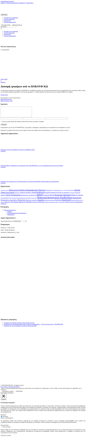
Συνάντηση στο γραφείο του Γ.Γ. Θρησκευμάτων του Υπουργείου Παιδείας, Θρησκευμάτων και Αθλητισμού (30, 181)
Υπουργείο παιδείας (69, 202)
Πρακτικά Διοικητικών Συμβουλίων (15, 3)
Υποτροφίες (61, 202)
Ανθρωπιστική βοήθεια (17, 190)
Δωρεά (34, 192)
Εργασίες (3, 195)
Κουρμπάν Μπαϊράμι (63, 195)
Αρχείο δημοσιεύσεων (7, 221)
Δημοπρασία (10, 192)
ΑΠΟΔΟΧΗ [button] (19, 391)
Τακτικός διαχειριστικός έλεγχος (51, 202)
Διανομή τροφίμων (25, 192)
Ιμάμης (40, 195)
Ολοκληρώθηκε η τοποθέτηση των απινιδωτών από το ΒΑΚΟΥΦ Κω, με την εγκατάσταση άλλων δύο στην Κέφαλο (32, 165)
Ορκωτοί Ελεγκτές (21, 198)
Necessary (5, 416)
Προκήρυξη (77, 198)
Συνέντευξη (66, 200)
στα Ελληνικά (10, 1)
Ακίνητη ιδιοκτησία (9, 19)
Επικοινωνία (7, 20)
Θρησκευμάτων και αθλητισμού (28, 195)
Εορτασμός (72, 192)
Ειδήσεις (3, 3)
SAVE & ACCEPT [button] (6, 435)
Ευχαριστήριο (16, 195)
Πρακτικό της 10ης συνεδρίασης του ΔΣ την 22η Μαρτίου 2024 (18, 149)
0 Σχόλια (3, 151)
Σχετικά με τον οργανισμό (11, 17)
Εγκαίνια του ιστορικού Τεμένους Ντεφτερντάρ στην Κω (19, 322)
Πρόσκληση (22, 200)
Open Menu (4, 14)
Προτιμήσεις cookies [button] (8, 391)
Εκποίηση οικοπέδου (50, 192)
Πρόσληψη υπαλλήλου (32, 200)
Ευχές (8, 195)
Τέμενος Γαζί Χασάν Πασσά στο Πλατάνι (18, 202)
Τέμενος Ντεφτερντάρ (38, 202)
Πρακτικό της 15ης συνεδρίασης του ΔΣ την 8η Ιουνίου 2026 (20, 325)
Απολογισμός (49, 190)
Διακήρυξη (17, 192)
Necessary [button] (3, 414)
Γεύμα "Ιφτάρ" (71, 190)
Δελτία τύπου (4, 95)
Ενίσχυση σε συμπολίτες (63, 192)
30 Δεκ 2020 (4, 79)
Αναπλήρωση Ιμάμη (4, 190)
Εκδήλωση (40, 192)
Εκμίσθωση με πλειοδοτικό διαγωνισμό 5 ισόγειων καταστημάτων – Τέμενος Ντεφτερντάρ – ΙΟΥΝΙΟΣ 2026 (33, 324)
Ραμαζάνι (41, 200)
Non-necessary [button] (5, 425)
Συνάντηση (58, 200)
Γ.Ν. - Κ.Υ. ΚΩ (64, 190)
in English (3, 1)
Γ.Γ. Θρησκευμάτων (57, 190)
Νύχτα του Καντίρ (13, 198)
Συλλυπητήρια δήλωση (49, 200)
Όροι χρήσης (4, 386)
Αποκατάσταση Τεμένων (35, 190)
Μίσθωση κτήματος (77, 195)
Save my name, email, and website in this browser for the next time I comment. (23, 121)
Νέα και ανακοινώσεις (10, 22)
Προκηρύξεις (29, 3)
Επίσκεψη (77, 192)
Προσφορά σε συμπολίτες (9, 200)
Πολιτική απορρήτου (14, 386)
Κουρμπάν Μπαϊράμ (48, 195)
